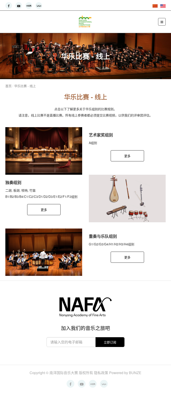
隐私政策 (101, 372)
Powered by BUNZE (125, 372)
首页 (8, 86)
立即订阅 (110, 342)
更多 (127, 156)
